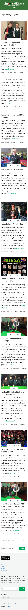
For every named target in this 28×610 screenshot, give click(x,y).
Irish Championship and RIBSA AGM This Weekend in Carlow (13, 505)
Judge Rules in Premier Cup (12, 224)
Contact (3, 568)
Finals (14, 388)
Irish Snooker (14, 39)
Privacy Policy (4, 570)
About (2, 566)
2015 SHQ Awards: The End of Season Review (13, 450)
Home (2, 564)
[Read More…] (9, 69)
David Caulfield (12, 72)
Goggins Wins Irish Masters (12, 169)
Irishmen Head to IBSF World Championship (12, 280)
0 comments (20, 72)
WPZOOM (9, 606)
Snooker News (14, 446)
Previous (6, 540)
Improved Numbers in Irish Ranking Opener (12, 339)
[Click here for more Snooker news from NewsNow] (5, 558)
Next (23, 540)
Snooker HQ (14, 142)
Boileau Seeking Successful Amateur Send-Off (12, 43)
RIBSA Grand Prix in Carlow (12, 79)
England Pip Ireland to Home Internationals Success (12, 393)
